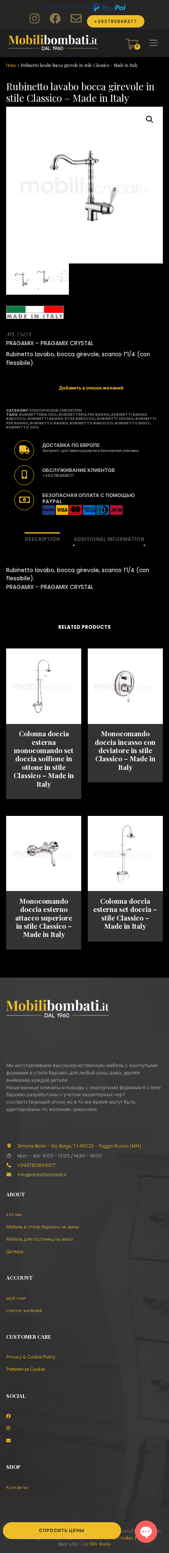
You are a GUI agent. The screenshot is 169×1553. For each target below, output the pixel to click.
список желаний (24, 1310)
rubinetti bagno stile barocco (61, 418)
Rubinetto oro (22, 427)
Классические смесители (56, 410)
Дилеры (14, 1251)
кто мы (14, 1214)
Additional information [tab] (109, 539)
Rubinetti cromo (115, 418)
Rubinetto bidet (132, 423)
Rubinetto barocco (91, 423)
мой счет (16, 1298)
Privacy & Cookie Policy (30, 1357)
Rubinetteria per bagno (84, 414)
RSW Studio (100, 1544)
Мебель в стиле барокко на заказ (42, 1226)
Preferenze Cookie (25, 1369)
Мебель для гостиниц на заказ (39, 1239)
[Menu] (154, 43)
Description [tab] (42, 539)
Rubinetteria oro (38, 414)
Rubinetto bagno (49, 423)
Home (11, 65)
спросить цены (61, 1530)
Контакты (16, 1487)
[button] (149, 119)
